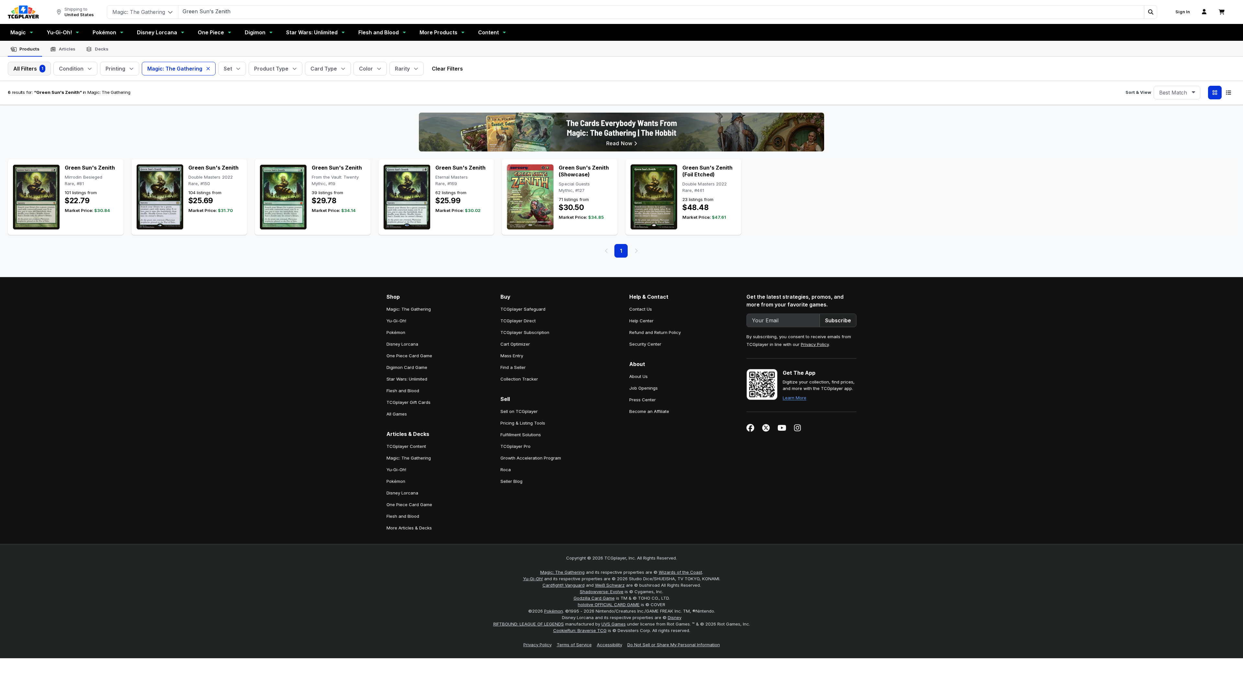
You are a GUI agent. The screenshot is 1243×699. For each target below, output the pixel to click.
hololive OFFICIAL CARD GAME (609, 604)
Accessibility (609, 644)
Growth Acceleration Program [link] (530, 457)
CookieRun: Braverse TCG (580, 630)
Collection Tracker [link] (519, 379)
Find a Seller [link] (513, 367)
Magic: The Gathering (562, 572)
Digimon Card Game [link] (406, 367)
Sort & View (1138, 92)
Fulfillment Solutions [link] (520, 434)
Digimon (255, 32)
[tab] (25, 49)
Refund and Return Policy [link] (655, 332)
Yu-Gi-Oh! (59, 32)
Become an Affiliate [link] (649, 411)
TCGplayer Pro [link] (515, 446)
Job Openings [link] (643, 388)
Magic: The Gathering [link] (408, 309)
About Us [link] (638, 376)
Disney (674, 617)
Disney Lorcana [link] (402, 344)
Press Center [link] (642, 399)
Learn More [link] (794, 397)
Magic (18, 32)
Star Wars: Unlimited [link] (406, 379)
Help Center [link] (641, 320)
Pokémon (104, 32)
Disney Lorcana (157, 32)
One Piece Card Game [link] (409, 355)
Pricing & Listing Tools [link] (522, 423)
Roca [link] (505, 469)
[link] (23, 12)
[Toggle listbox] (1193, 92)
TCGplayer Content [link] (406, 446)
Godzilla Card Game (594, 598)
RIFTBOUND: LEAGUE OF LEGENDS (528, 624)
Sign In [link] (1182, 11)
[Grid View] (1215, 92)
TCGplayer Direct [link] (518, 320)
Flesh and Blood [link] (402, 390)
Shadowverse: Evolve (601, 591)
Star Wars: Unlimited (312, 32)
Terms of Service (574, 644)
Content (488, 32)
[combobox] (1177, 92)
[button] (1150, 12)
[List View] (1228, 92)
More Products (438, 32)
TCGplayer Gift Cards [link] (408, 402)
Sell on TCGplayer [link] (519, 411)
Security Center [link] (645, 344)
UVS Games (613, 624)
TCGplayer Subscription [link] (524, 332)
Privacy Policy (815, 344)
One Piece (211, 32)
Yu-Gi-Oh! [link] (396, 320)
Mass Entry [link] (511, 355)
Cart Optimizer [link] (515, 344)
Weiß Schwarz (610, 585)
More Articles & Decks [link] (409, 527)
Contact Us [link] (640, 309)
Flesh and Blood (378, 32)
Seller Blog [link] (511, 481)
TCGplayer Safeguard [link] (522, 309)
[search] (661, 11)
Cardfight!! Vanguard (564, 585)
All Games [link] (396, 413)
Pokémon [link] (395, 332)
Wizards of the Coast (680, 572)
